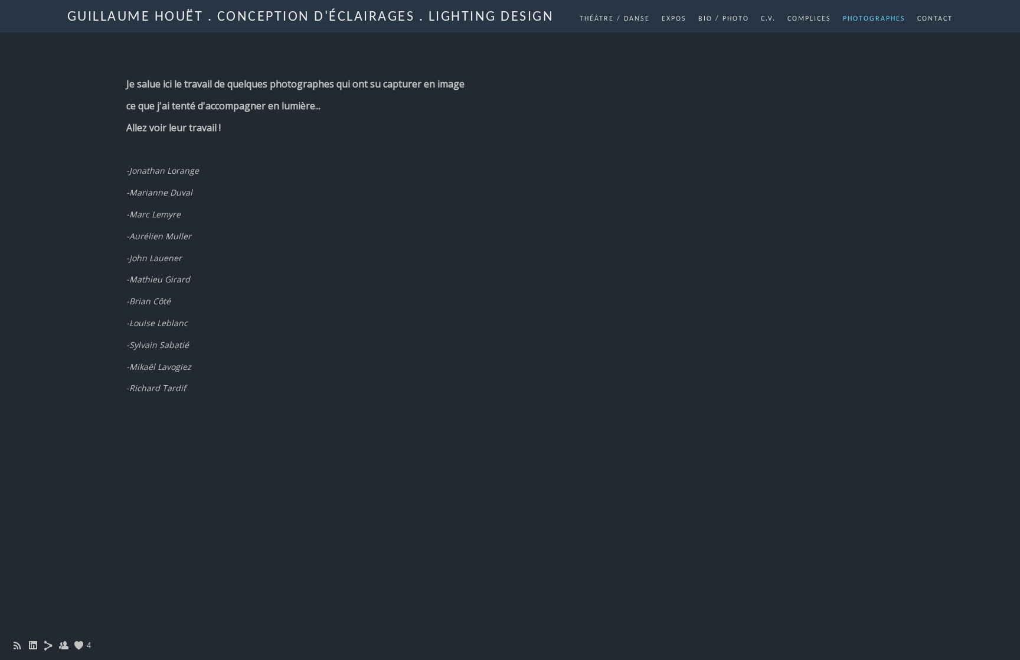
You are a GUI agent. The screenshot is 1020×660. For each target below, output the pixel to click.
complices (809, 18)
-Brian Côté (148, 301)
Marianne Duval (160, 192)
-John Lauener (154, 258)
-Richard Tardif (156, 388)
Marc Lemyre (155, 214)
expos (674, 18)
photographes (874, 18)
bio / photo (723, 18)
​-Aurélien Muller (158, 236)
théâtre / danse (615, 18)
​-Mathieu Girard (158, 279)
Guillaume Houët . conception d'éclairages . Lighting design (310, 17)
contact (935, 18)
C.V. (768, 18)
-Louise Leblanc (157, 323)
